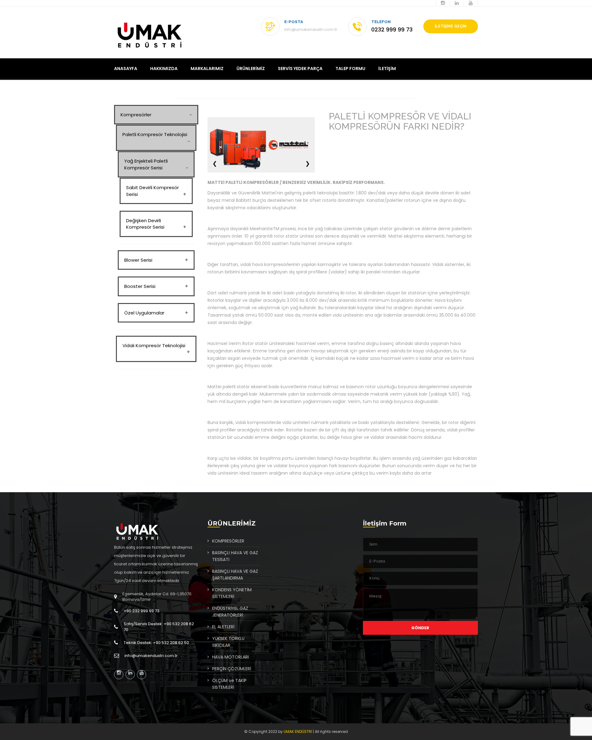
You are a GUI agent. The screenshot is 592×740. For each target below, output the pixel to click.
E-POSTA (293, 21)
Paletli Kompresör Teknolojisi (154, 134)
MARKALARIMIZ (207, 68)
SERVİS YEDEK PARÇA (300, 68)
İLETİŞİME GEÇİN (451, 26)
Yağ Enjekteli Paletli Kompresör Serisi (146, 164)
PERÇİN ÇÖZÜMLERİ (231, 669)
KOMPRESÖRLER (228, 541)
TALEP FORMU (350, 68)
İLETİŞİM (387, 68)
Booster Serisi (139, 286)
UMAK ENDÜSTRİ (298, 731)
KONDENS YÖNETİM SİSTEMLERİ (232, 593)
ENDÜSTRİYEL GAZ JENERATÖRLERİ (230, 611)
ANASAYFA (125, 68)
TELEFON (381, 21)
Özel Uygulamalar (144, 313)
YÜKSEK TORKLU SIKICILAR (228, 641)
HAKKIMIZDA (164, 68)
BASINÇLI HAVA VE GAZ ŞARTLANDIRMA (235, 574)
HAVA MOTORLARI (230, 657)
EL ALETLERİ (223, 627)
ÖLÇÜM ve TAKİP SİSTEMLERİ (229, 683)
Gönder (420, 628)
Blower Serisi (138, 260)
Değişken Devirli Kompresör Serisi (145, 223)
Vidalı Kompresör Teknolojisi (153, 345)
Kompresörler (136, 114)
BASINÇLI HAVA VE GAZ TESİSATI (235, 556)
